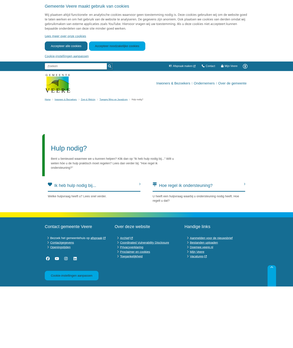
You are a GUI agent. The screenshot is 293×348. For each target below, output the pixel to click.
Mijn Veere (197, 252)
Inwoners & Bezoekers (66, 99)
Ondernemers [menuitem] (204, 83)
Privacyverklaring (131, 247)
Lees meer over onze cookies (65, 36)
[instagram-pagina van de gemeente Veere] (66, 259)
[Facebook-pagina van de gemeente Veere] (48, 259)
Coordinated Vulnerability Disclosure (144, 242)
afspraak (96, 238)
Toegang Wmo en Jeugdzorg (114, 99)
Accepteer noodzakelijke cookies (117, 46)
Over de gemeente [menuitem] (232, 83)
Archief (125, 238)
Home (48, 99)
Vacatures (196, 256)
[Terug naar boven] (272, 275)
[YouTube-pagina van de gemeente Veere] (57, 259)
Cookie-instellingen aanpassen (67, 56)
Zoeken (109, 66)
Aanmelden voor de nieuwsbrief (211, 238)
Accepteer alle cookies (66, 46)
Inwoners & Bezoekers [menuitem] (173, 83)
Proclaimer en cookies (135, 252)
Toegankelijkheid (131, 256)
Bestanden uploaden (204, 242)
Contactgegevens (62, 242)
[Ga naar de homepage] (57, 83)
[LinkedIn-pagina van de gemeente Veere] (75, 259)
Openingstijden (60, 247)
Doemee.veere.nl (201, 247)
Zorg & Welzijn (88, 99)
